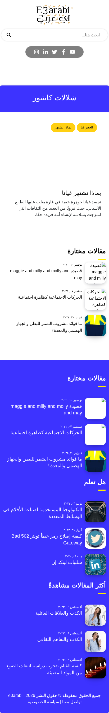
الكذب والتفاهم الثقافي (59, 639)
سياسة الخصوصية (43, 702)
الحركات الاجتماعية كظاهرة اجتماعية (50, 297)
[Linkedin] (45, 52)
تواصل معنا (71, 702)
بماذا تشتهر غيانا (81, 193)
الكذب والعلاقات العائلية (58, 613)
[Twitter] (54, 52)
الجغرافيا (87, 127)
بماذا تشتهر (63, 127)
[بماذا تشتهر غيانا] (54, 153)
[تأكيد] (9, 35)
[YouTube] (72, 52)
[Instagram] (36, 52)
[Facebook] (63, 52)
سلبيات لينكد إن (67, 562)
